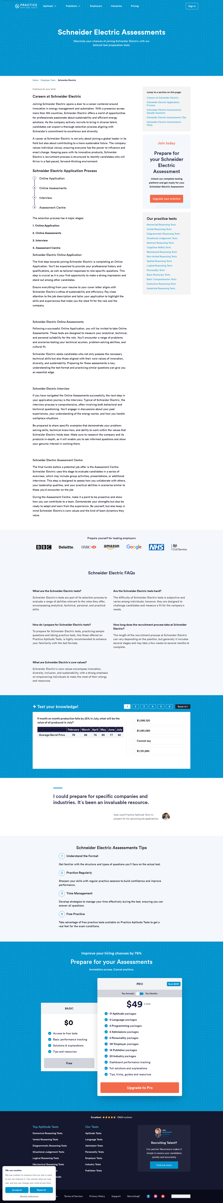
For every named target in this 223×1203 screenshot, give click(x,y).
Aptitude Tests (93, 1133)
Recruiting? (133, 1196)
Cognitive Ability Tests (159, 247)
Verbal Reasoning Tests (159, 229)
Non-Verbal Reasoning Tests (162, 256)
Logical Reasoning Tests (159, 265)
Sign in (192, 6)
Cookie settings (180, 1196)
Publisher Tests (93, 1170)
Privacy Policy (97, 1196)
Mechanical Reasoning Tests (162, 251)
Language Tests (93, 1139)
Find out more (164, 1165)
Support (116, 1196)
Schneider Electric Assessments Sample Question (164, 111)
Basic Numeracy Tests (158, 274)
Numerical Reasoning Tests (161, 224)
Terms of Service (73, 1196)
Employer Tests (48, 80)
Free (69, 1063)
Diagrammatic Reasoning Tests (163, 233)
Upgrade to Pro (140, 1087)
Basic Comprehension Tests (161, 279)
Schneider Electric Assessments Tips (166, 117)
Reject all (41, 1189)
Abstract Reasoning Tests (160, 242)
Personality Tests (156, 270)
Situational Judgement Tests (162, 238)
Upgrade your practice (167, 198)
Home (35, 80)
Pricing (135, 6)
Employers (96, 6)
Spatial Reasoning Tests (159, 260)
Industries (116, 6)
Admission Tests (94, 1145)
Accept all (17, 1189)
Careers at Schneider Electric (162, 97)
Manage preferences (29, 1196)
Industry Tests (93, 1164)
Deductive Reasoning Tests (161, 283)
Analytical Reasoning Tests (161, 288)
